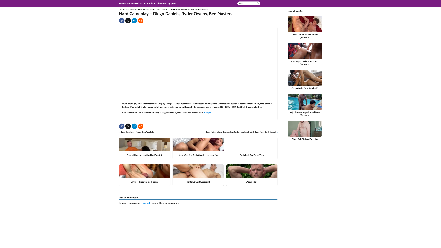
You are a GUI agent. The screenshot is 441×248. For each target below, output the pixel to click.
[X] (128, 20)
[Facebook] (121, 20)
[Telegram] (134, 20)
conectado (146, 203)
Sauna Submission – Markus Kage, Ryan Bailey (138, 132)
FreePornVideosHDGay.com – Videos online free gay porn (147, 3)
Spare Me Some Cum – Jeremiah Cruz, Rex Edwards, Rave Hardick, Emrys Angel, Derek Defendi (241, 132)
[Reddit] (140, 20)
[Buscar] (257, 3)
